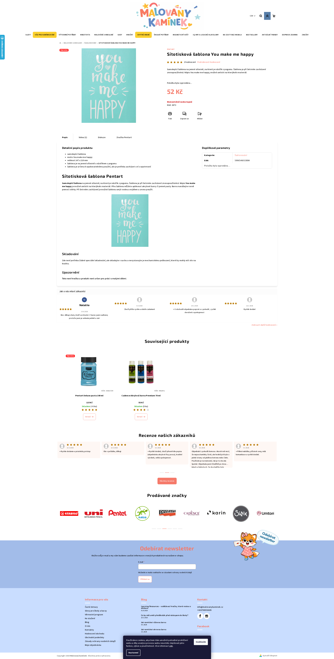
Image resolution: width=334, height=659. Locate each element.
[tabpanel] (69, 513)
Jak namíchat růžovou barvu (153, 622)
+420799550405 (204, 610)
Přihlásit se (145, 579)
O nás (87, 626)
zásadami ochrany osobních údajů (178, 572)
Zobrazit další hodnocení (264, 325)
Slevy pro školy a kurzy (96, 610)
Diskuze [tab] (102, 137)
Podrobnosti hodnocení (208, 62)
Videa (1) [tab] (83, 137)
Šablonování (241, 155)
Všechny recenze (167, 481)
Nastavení (133, 652)
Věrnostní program (94, 614)
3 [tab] (172, 472)
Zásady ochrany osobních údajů (100, 641)
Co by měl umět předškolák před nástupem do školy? (164, 615)
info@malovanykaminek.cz (210, 607)
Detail (88, 416)
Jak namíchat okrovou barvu (153, 629)
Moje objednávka (93, 645)
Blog (87, 622)
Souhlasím (201, 641)
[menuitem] (28, 35)
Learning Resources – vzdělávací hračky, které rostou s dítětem (166, 607)
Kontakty (89, 629)
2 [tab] (167, 472)
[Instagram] (207, 616)
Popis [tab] (65, 137)
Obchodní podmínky (94, 637)
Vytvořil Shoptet (270, 655)
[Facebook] (200, 616)
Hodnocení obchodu (94, 633)
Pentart (171, 49)
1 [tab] (162, 472)
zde (171, 646)
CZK (251, 16)
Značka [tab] (124, 137)
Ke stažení (90, 618)
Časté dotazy (91, 607)
